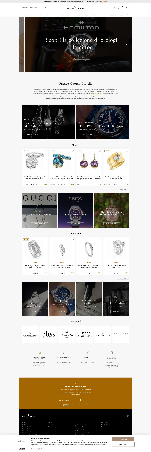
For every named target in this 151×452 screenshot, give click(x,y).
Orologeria (37, 15)
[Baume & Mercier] (30, 334)
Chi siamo (114, 15)
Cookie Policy (105, 425)
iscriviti (87, 400)
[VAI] (46, 8)
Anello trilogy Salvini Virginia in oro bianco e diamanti (89, 266)
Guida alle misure (80, 431)
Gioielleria (26, 15)
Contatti (122, 15)
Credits (103, 427)
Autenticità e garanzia (81, 429)
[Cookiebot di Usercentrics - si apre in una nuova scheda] (21, 449)
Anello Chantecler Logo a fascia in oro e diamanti (116, 178)
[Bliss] (48, 334)
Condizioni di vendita (81, 427)
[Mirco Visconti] (120, 334)
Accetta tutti (123, 439)
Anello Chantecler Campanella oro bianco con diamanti (34, 178)
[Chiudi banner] (137, 437)
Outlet (24, 433)
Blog (128, 15)
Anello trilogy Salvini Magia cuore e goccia (116, 266)
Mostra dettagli (35, 449)
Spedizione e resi (80, 425)
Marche (93, 15)
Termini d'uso (79, 423)
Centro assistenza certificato (83, 433)
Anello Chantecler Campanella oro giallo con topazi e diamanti (62, 178)
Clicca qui (105, 1)
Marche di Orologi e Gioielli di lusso (33, 435)
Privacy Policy (66, 404)
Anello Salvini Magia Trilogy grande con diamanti (35, 266)
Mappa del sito (79, 435)
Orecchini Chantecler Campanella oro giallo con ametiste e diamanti (89, 178)
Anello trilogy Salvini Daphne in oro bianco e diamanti (62, 266)
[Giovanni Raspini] (84, 334)
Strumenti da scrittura (63, 15)
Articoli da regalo (81, 15)
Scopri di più (123, 189)
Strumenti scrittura (27, 427)
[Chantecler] (66, 334)
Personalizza (122, 444)
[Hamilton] (102, 334)
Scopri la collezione (75, 58)
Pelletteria (48, 15)
